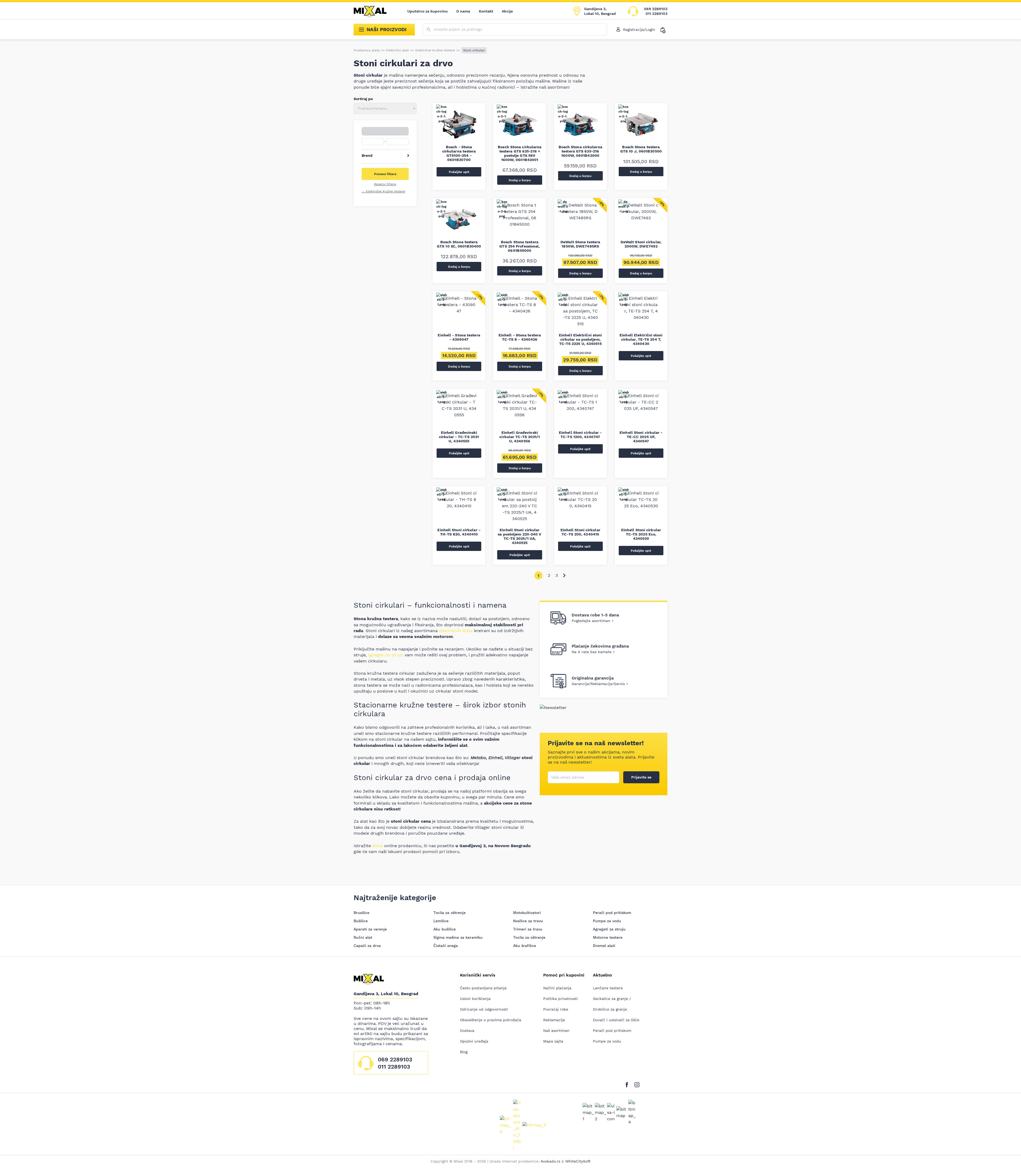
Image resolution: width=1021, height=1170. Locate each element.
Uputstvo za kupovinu (427, 11)
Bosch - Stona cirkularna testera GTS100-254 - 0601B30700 (459, 153)
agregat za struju (385, 654)
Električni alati (397, 50)
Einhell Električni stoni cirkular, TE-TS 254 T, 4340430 (641, 339)
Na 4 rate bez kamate (592, 652)
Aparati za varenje (370, 929)
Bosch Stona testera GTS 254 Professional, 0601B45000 (519, 246)
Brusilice (361, 913)
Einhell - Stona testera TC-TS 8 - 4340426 (520, 337)
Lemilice (441, 921)
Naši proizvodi (387, 29)
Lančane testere (608, 988)
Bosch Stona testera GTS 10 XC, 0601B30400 (459, 244)
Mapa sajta (553, 1041)
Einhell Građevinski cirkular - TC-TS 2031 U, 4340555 (459, 436)
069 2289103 (655, 9)
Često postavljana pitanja (483, 988)
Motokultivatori (527, 913)
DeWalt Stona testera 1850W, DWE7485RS (580, 244)
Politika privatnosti (560, 998)
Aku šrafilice (524, 946)
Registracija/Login (639, 29)
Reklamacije (554, 1020)
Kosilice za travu (528, 921)
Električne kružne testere (435, 50)
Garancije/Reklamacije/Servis (598, 684)
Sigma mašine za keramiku (458, 937)
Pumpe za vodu (607, 921)
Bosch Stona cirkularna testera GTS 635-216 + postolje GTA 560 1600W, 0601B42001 (519, 153)
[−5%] (580, 221)
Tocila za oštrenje (449, 913)
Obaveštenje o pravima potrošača (490, 1020)
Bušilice (361, 921)
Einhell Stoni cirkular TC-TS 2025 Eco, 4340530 (641, 534)
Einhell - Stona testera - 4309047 (459, 337)
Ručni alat (363, 937)
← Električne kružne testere (383, 191)
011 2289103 (656, 13)
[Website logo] (374, 11)
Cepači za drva (367, 946)
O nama (463, 11)
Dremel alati (604, 946)
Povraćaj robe (555, 1009)
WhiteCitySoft (578, 1161)
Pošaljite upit (459, 172)
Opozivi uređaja (474, 1041)
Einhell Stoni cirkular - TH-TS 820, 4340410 (458, 532)
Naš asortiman (556, 1030)
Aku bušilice (444, 929)
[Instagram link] (637, 1083)
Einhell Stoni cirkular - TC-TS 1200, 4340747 (580, 434)
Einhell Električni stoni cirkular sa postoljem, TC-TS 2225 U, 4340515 (580, 339)
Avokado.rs (550, 1161)
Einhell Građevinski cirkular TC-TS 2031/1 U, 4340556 (519, 436)
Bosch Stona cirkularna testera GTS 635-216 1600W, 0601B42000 (580, 151)
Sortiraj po (363, 99)
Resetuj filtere (385, 184)
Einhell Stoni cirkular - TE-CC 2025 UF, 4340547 (641, 436)
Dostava (467, 1030)
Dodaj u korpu (520, 180)
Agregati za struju (609, 929)
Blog (463, 1052)
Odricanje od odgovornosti (484, 1009)
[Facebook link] (628, 1083)
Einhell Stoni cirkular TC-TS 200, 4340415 (580, 532)
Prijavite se (641, 777)
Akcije (507, 11)
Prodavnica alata (367, 50)
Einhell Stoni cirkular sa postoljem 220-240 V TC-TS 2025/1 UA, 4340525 (519, 536)
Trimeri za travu (527, 929)
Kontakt (486, 11)
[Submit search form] (429, 30)
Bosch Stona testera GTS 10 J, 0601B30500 (641, 149)
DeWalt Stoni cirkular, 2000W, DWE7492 (641, 244)
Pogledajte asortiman (591, 621)
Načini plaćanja (557, 988)
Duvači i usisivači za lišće (616, 1020)
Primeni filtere (385, 174)
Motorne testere (607, 937)
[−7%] (458, 314)
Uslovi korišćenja (475, 998)
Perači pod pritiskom (612, 913)
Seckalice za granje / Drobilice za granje (612, 1003)
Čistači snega (445, 946)
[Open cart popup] (663, 29)
